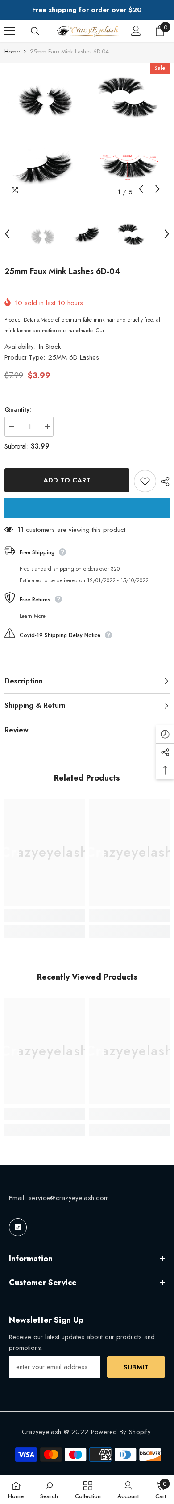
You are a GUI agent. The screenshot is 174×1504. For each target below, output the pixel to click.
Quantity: (17, 409)
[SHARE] (163, 481)
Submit (136, 1367)
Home (12, 51)
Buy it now (87, 508)
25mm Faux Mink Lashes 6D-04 (62, 271)
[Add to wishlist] (145, 481)
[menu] (9, 30)
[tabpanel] (44, 132)
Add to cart (67, 480)
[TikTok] (18, 1227)
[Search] (35, 31)
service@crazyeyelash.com (69, 1198)
